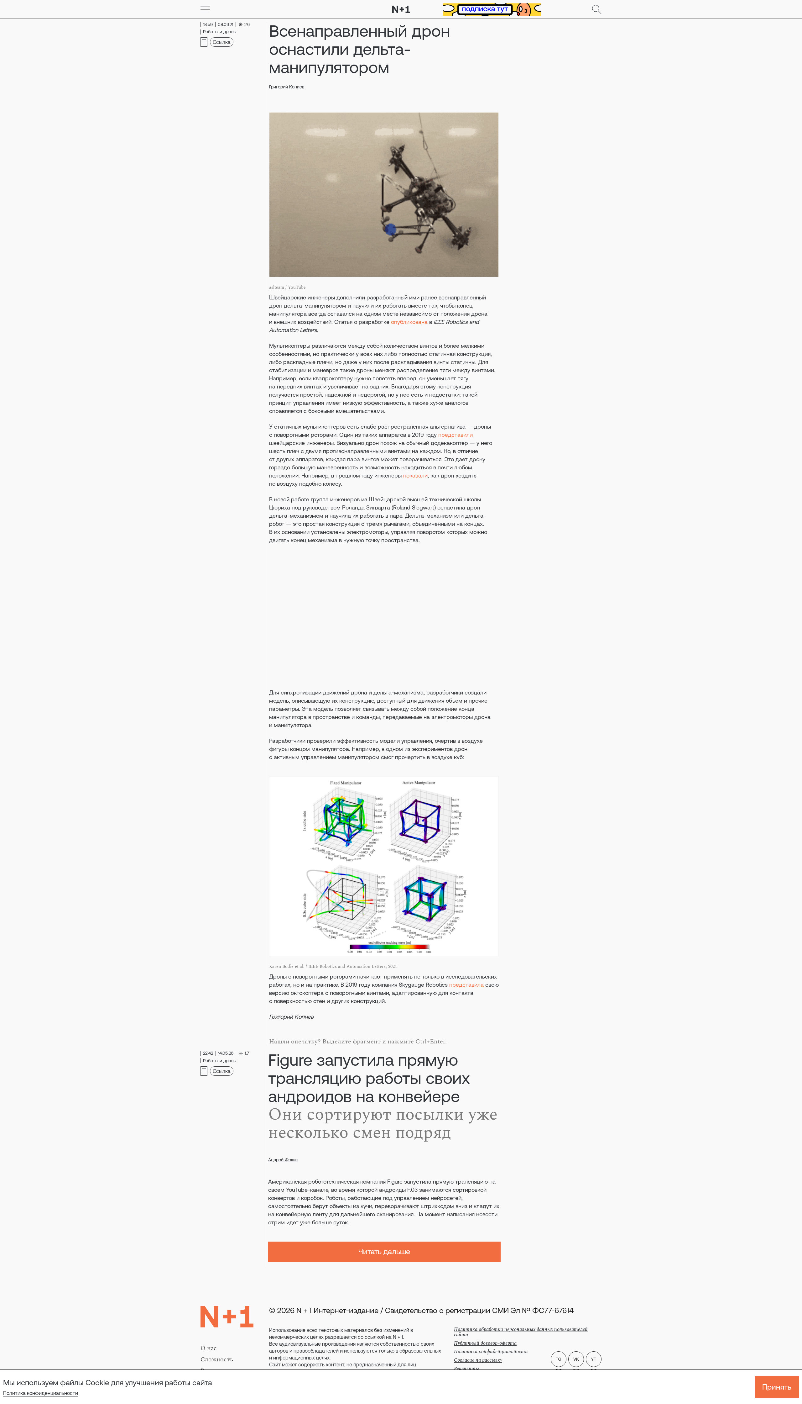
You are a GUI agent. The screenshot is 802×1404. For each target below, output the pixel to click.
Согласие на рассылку (478, 1360)
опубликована (409, 322)
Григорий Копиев (286, 86)
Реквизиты (466, 1368)
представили (455, 434)
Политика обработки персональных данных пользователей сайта (521, 1332)
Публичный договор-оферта (485, 1343)
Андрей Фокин (283, 1159)
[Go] (205, 9)
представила (466, 984)
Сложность (216, 1359)
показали (415, 475)
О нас (208, 1348)
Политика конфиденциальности (40, 1393)
